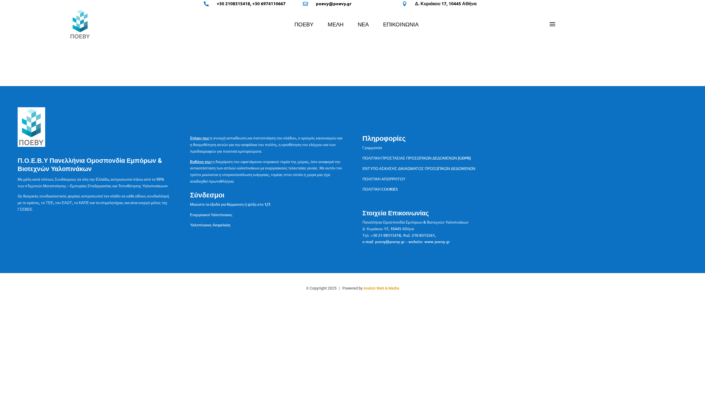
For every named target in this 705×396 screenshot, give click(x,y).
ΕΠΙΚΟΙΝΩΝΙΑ (401, 25)
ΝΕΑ (363, 25)
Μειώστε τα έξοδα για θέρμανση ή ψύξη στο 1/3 (230, 204)
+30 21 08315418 (386, 235)
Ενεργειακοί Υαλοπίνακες (211, 214)
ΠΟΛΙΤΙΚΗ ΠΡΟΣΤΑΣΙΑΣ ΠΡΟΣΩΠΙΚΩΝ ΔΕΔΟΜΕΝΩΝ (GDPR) (416, 158)
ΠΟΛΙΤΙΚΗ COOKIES (380, 189)
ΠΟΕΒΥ (303, 25)
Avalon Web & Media (381, 288)
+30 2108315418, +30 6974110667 (251, 3)
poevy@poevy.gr (334, 3)
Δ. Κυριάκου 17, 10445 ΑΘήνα (446, 3)
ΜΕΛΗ (335, 25)
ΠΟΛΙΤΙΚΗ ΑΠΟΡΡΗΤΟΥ (383, 179)
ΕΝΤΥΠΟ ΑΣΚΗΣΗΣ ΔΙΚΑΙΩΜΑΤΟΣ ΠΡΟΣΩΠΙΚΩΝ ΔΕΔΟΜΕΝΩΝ (418, 168)
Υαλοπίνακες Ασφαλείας (210, 224)
